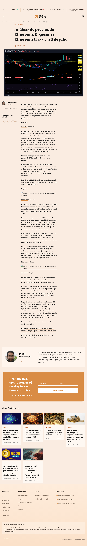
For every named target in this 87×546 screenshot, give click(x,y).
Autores (20, 506)
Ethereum (24, 131)
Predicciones (6, 507)
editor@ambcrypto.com (65, 499)
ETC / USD (24, 273)
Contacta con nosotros (25, 502)
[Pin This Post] (11, 121)
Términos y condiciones (42, 495)
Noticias (18, 24)
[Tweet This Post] (7, 121)
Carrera (20, 509)
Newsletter (5, 503)
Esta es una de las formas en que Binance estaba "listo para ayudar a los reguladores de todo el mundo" (38, 331)
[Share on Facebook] (3, 121)
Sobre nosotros (23, 495)
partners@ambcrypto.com (66, 495)
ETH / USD (24, 126)
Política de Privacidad (41, 499)
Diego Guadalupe (12, 102)
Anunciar (21, 499)
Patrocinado (5, 515)
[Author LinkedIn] (21, 361)
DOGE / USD (24, 199)
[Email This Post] (15, 121)
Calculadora (5, 510)
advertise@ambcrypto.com (66, 503)
